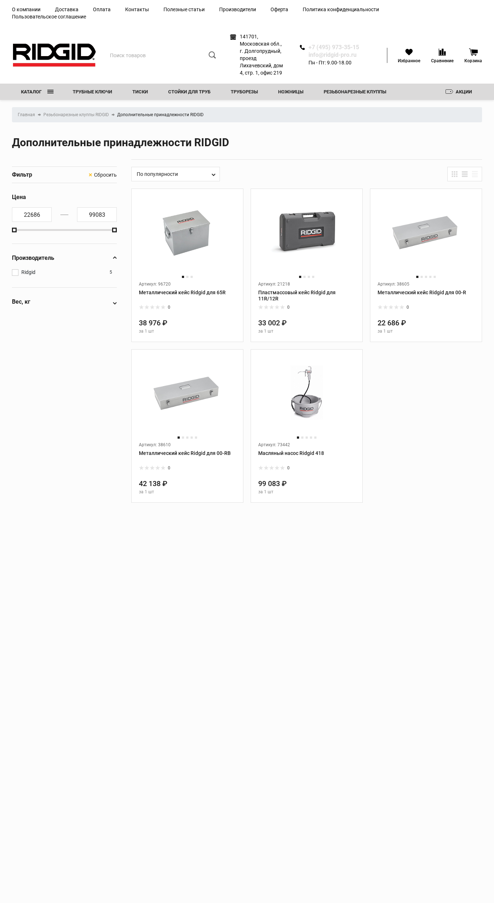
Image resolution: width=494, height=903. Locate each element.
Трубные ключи (92, 91)
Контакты (137, 9)
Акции (464, 91)
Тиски (140, 91)
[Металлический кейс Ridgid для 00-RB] (187, 399)
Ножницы (290, 91)
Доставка (66, 9)
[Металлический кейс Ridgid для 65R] (187, 238)
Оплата (102, 9)
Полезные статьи (184, 9)
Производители (237, 9)
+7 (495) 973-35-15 (333, 47)
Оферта (279, 9)
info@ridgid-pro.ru (332, 55)
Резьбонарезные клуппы (355, 91)
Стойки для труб (189, 91)
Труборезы (244, 91)
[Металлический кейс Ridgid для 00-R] (426, 238)
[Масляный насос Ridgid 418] (307, 399)
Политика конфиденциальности (341, 9)
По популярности (157, 174)
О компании (26, 9)
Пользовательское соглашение (49, 17)
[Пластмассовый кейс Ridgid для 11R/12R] (307, 238)
